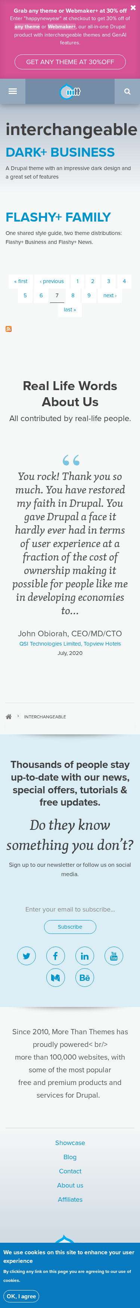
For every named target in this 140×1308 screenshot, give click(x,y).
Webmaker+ (62, 26)
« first (20, 281)
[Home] (70, 90)
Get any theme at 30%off (70, 62)
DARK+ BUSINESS (60, 152)
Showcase (70, 1142)
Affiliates (70, 1199)
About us (70, 1185)
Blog (70, 1157)
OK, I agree (21, 1296)
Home (9, 716)
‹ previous (52, 281)
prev (19, 679)
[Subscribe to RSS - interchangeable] (70, 328)
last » (70, 309)
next (121, 679)
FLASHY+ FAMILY (58, 217)
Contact (70, 1171)
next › (109, 295)
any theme (27, 26)
